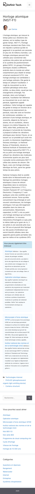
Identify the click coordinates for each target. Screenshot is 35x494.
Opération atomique (12, 277)
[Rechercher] (29, 398)
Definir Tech (14, 4)
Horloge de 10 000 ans (12, 449)
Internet (6, 475)
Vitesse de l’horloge (10, 445)
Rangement (7, 468)
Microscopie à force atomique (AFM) (17, 422)
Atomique (8, 251)
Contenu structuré (13, 386)
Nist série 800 (8, 435)
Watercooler (7, 472)
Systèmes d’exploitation (12, 482)
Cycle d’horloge (9, 442)
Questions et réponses (12, 465)
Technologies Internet (14, 377)
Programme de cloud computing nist (17, 438)
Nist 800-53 (7, 431)
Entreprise (7, 478)
